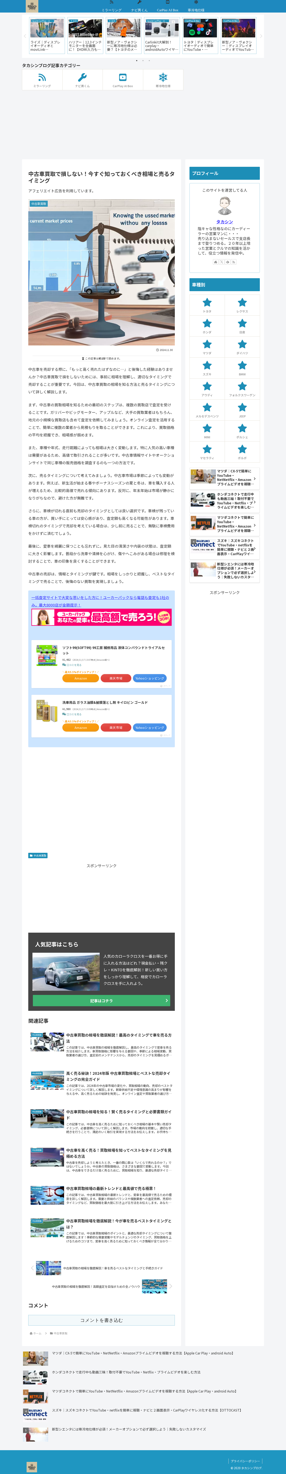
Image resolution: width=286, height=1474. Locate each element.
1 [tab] (137, 61)
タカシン (224, 222)
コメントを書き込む (101, 1320)
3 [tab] (149, 61)
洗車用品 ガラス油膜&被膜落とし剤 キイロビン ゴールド (105, 702)
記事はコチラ (101, 1000)
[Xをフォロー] (221, 262)
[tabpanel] (47, 35)
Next (261, 36)
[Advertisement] (143, 125)
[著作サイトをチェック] (215, 262)
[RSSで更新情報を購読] (233, 262)
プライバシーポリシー (245, 1461)
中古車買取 (40, 855)
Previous (25, 36)
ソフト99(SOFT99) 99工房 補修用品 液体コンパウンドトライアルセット (113, 650)
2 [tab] (143, 61)
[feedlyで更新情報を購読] (227, 262)
